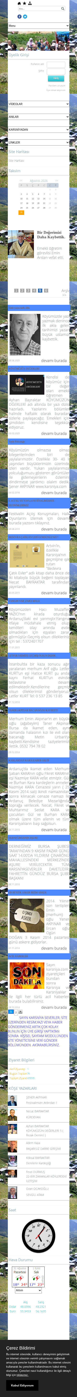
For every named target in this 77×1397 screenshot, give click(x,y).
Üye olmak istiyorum (55, 90)
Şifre (41, 70)
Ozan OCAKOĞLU (37, 1192)
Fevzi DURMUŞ (35, 1175)
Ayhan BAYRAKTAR (37, 1129)
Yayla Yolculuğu (17, 445)
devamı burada (54, 363)
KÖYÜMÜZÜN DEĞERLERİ (24, 372)
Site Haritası (16, 161)
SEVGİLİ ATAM (35, 1198)
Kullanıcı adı (37, 64)
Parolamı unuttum (57, 85)
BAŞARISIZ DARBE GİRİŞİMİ (43, 1152)
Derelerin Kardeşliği (38, 1166)
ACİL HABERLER (18, 959)
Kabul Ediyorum (22, 1385)
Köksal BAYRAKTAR (37, 1161)
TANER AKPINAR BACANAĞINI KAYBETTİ (33, 713)
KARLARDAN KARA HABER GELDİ (29, 763)
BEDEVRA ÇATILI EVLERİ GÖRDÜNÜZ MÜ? (33, 540)
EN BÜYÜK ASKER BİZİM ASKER (27, 895)
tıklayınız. (23, 1375)
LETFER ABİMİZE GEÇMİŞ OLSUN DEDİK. (32, 659)
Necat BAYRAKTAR (37, 1114)
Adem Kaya (33, 1146)
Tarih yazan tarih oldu (19, 311)
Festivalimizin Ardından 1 (41, 1106)
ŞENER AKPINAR (36, 1101)
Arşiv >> (65, 296)
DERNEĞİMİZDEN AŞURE (23, 841)
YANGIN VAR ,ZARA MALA (24, 604)
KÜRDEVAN (33, 1120)
